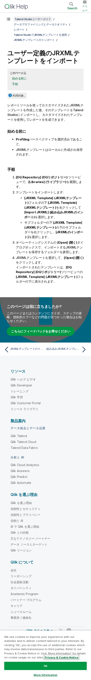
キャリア (17, 606)
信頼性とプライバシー (26, 514)
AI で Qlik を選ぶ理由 (25, 526)
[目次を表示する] (8, 19)
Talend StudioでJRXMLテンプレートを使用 (40, 34)
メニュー (85, 8)
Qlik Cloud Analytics (25, 465)
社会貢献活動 (20, 582)
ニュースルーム (21, 611)
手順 (15, 84)
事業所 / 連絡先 (21, 617)
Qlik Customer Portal (26, 403)
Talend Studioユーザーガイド (33, 19)
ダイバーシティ (21, 588)
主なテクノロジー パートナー (30, 538)
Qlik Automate (21, 482)
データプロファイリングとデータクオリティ (41, 24)
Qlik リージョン (21, 550)
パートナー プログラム (26, 600)
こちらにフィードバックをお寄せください (40, 331)
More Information (45, 675)
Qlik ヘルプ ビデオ (23, 379)
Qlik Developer (21, 385)
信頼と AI (17, 520)
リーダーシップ (21, 576)
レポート (19, 29)
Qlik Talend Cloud (23, 442)
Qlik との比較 (20, 532)
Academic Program (25, 594)
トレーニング (20, 391)
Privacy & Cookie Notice (61, 657)
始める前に (19, 78)
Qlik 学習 (17, 397)
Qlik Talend (19, 436)
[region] (45, 655)
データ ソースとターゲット (29, 544)
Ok (45, 666)
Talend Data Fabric (24, 448)
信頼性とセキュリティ (26, 509)
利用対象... (19, 95)
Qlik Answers (20, 471)
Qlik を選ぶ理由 (21, 503)
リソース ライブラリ (25, 409)
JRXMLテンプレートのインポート (34, 40)
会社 (14, 570)
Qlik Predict (19, 477)
